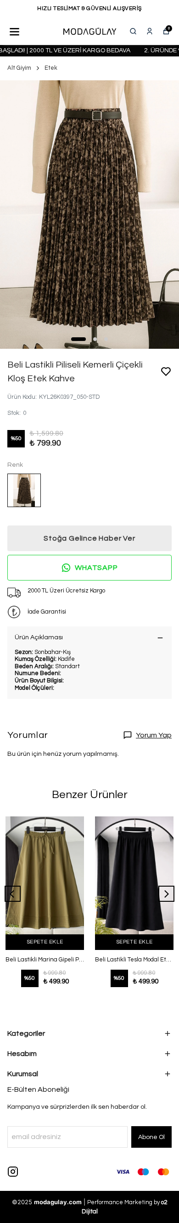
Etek (51, 68)
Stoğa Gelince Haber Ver (89, 538)
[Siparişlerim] (149, 31)
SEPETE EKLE (45, 942)
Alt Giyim (19, 68)
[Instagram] (12, 1171)
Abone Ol (151, 1137)
